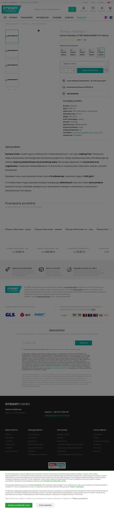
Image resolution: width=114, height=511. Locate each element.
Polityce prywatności (80, 498)
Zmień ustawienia (45, 505)
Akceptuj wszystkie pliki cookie (19, 505)
